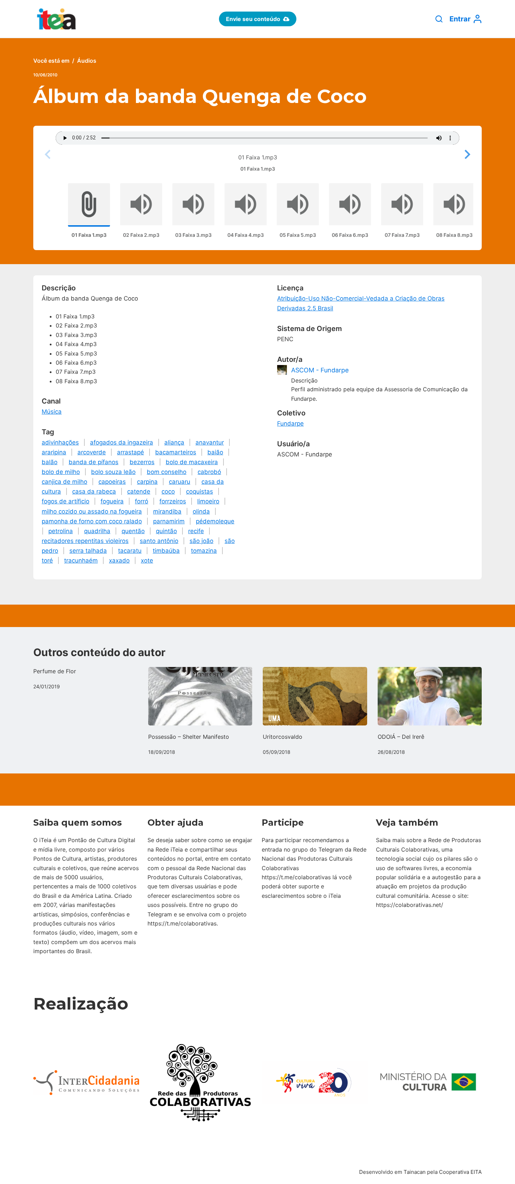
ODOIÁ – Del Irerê (401, 736)
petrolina (60, 531)
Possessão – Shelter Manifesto (188, 736)
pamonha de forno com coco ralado (92, 521)
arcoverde (91, 452)
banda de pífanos (93, 462)
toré (47, 560)
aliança (174, 442)
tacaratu (130, 550)
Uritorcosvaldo (282, 736)
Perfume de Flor (54, 671)
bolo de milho (61, 471)
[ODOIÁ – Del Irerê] (430, 696)
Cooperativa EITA (460, 1172)
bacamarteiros (175, 452)
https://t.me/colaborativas (182, 923)
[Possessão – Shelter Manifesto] (200, 696)
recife (196, 531)
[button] (466, 154)
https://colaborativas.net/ (409, 904)
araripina (54, 452)
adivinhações (60, 442)
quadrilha (97, 531)
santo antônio (159, 540)
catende (138, 491)
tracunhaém (81, 560)
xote (147, 560)
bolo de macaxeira (192, 462)
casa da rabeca (94, 491)
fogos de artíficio (65, 501)
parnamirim (169, 521)
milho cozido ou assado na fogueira (92, 511)
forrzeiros (172, 501)
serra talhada (88, 550)
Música (52, 411)
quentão (133, 531)
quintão (166, 531)
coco (168, 491)
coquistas (199, 491)
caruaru (179, 481)
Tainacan (415, 1172)
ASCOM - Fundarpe (320, 370)
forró (141, 501)
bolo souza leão (113, 471)
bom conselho (166, 471)
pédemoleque (215, 521)
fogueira (112, 501)
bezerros (142, 462)
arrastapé (130, 452)
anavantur (209, 442)
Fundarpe (290, 423)
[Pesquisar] (438, 18)
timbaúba (166, 550)
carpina (147, 481)
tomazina (204, 550)
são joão (201, 540)
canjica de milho (64, 481)
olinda (201, 511)
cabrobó (209, 471)
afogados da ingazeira (121, 442)
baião (215, 452)
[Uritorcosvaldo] (315, 696)
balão (49, 462)
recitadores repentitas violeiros (85, 540)
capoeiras (112, 481)
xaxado (119, 560)
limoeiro (208, 501)
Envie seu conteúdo (253, 18)
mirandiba (167, 511)
